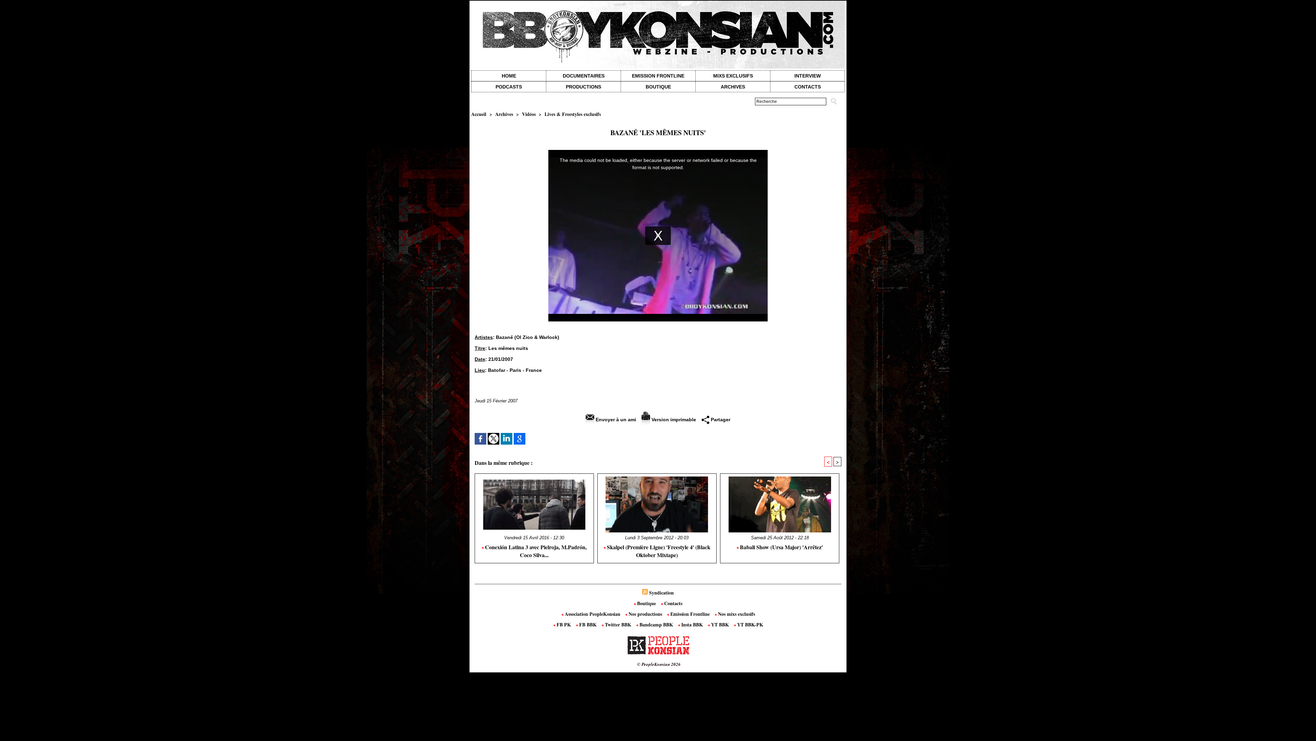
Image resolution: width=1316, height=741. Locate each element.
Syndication (661, 592)
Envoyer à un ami (615, 419)
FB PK (563, 624)
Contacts (672, 603)
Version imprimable (673, 419)
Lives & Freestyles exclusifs (573, 114)
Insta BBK (692, 624)
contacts (807, 87)
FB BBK (588, 624)
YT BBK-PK (749, 624)
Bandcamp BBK (656, 624)
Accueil (478, 114)
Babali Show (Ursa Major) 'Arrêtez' (781, 547)
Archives (733, 87)
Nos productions (645, 614)
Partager (719, 419)
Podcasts (509, 87)
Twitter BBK (618, 624)
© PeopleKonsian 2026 (659, 664)
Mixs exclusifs (733, 76)
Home (509, 76)
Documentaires (584, 76)
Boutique (658, 87)
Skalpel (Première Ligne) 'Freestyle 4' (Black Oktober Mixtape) (658, 551)
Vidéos (529, 114)
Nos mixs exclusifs (736, 614)
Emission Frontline (658, 76)
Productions (583, 87)
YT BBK (720, 624)
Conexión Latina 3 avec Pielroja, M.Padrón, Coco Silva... (535, 551)
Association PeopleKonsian (592, 614)
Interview (807, 76)
